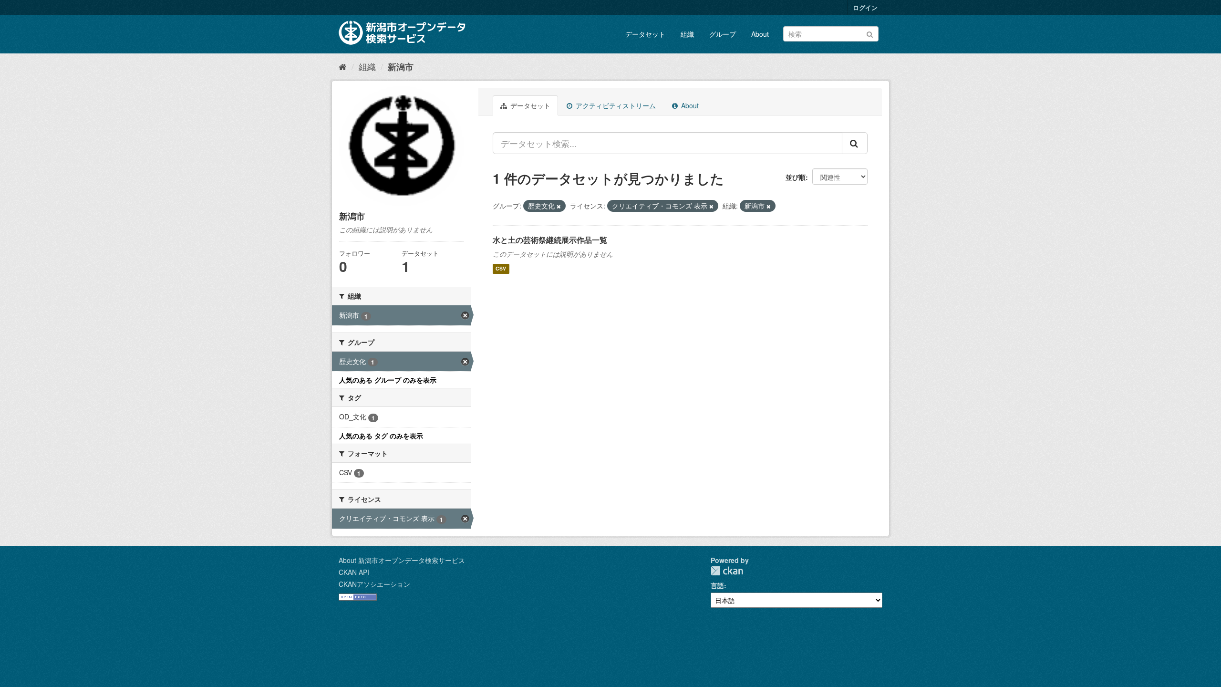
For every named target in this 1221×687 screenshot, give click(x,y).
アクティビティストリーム (615, 105)
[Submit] (870, 33)
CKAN (727, 571)
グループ (722, 34)
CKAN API (354, 572)
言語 (717, 585)
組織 (687, 34)
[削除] (559, 206)
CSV (501, 268)
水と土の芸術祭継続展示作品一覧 (550, 239)
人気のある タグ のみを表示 (381, 435)
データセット (645, 34)
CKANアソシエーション (374, 584)
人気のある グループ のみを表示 (387, 380)
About (760, 34)
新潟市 (401, 67)
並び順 (796, 177)
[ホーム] (343, 66)
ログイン (865, 7)
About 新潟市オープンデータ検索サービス (402, 560)
